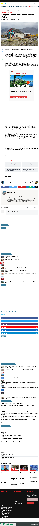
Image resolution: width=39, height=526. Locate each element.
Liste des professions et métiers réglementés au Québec (6, 508)
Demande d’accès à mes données (18, 508)
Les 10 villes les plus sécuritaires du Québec (12, 256)
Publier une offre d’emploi (5, 494)
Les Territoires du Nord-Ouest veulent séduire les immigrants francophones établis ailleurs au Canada (18, 394)
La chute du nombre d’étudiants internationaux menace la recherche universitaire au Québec (20, 281)
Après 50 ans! (3, 432)
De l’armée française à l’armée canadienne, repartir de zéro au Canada (23, 475)
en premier (35, 207)
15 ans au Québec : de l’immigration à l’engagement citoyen (34, 474)
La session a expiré (3, 520)
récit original (11, 160)
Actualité (3, 470)
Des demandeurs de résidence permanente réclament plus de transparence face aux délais (20, 273)
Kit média (15, 497)
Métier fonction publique (24, 470)
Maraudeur (16, 160)
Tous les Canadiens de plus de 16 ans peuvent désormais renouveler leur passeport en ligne (20, 397)
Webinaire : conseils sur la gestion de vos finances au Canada (15, 262)
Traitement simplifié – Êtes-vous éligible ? (6, 511)
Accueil (2, 10)
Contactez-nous (17, 501)
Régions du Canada (8, 12)
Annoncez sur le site (17, 499)
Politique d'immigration (15, 469)
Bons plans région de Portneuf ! (7, 451)
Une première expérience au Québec (7, 454)
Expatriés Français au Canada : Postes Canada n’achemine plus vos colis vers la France (19, 264)
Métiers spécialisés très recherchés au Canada (5, 496)
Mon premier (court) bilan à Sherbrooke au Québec (16, 403)
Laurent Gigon (4, 482)
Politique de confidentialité (18, 503)
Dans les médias (17, 494)
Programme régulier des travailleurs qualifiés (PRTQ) (5, 502)
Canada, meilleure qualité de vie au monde (12, 259)
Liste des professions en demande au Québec (5, 499)
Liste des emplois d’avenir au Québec (6, 505)
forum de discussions (26, 160)
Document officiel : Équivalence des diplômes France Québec (15, 270)
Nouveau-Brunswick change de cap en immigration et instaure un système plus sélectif (15, 476)
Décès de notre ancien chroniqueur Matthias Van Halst (4, 475)
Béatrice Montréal (34, 481)
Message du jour (5, 19)
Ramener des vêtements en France (7, 457)
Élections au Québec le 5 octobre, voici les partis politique (11, 435)
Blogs (35, 470)
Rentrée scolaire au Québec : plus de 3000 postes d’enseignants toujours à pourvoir (19, 369)
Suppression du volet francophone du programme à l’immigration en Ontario (19, 411)
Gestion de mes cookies (18, 505)
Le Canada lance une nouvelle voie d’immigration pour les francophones (17, 377)
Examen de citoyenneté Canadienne (5, 514)
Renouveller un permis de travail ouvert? (8, 444)
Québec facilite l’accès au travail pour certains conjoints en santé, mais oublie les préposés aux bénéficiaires (19, 387)
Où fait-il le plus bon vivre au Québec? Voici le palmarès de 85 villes (16, 267)
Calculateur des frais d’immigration (4, 517)
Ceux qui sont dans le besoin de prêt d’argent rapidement (11, 438)
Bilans (5, 10)
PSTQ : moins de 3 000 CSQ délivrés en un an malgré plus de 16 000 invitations (18, 276)
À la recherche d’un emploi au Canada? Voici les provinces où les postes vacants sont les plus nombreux (18, 382)
